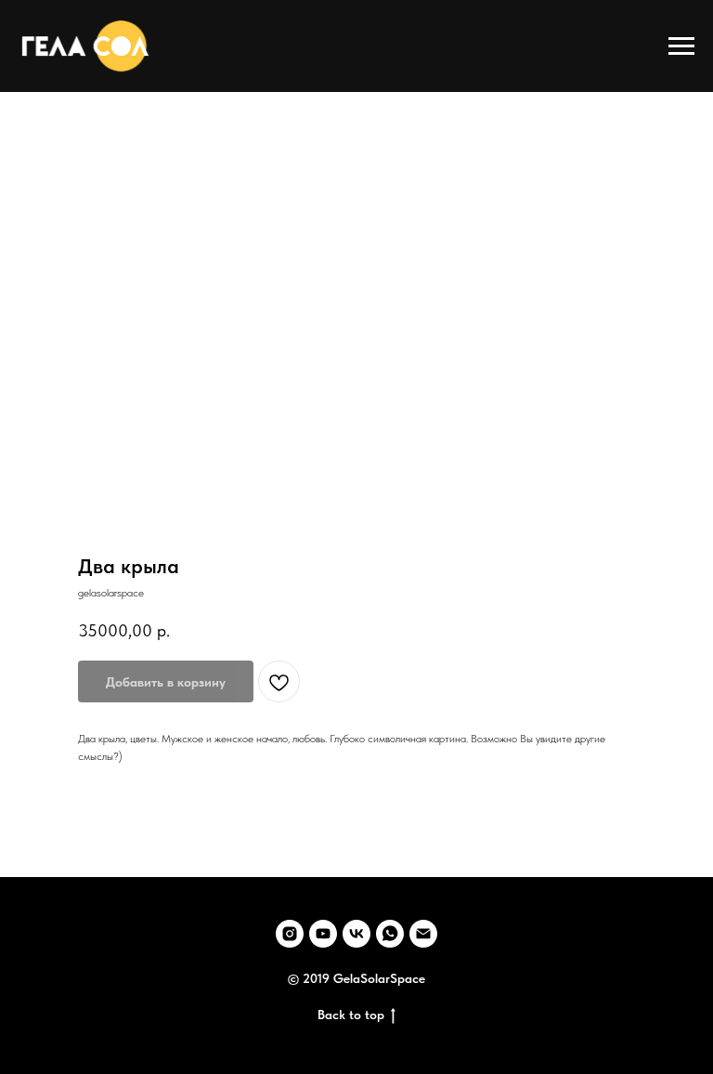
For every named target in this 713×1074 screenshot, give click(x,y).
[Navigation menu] (681, 46)
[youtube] (323, 934)
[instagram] (290, 934)
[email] (423, 934)
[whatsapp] (390, 934)
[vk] (356, 934)
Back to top (351, 1014)
